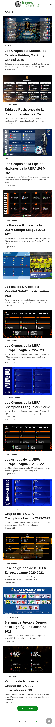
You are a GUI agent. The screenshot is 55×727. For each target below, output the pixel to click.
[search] (50, 4)
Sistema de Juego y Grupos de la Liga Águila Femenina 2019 (26, 627)
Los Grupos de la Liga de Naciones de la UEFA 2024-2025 (25, 168)
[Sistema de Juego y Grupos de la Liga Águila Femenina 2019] (27, 600)
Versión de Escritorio (35, 722)
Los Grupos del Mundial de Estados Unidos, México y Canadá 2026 (25, 55)
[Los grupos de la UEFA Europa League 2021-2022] (27, 437)
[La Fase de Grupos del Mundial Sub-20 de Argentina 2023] (27, 265)
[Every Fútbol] (27, 4)
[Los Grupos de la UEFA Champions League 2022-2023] (27, 381)
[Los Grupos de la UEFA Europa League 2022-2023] (27, 324)
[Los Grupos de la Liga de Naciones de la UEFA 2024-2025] (27, 142)
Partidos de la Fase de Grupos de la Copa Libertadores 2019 (21, 685)
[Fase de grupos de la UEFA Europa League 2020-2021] (27, 546)
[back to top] (49, 721)
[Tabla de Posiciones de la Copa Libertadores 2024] (27, 88)
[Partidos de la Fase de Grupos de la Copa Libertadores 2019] (27, 659)
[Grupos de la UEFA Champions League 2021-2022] (27, 492)
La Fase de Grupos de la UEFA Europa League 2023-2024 (25, 230)
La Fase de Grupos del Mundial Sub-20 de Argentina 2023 (27, 291)
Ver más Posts (27, 708)
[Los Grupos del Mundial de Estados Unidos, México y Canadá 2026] (27, 29)
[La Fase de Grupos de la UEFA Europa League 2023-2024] (27, 203)
